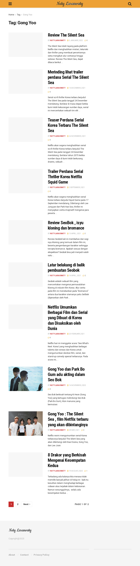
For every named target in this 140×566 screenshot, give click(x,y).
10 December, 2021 (77, 88)
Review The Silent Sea (66, 35)
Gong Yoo (27, 15)
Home (11, 15)
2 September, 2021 (77, 187)
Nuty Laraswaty (57, 40)
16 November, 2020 (77, 385)
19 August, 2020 (76, 471)
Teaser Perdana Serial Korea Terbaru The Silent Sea (68, 125)
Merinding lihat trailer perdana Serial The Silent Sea (68, 77)
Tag (18, 15)
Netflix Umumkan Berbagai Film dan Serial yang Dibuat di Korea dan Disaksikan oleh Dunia (68, 318)
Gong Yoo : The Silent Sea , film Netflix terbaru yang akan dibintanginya (68, 419)
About (12, 555)
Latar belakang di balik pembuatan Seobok (66, 267)
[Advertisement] (117, 34)
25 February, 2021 (77, 334)
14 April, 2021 (75, 276)
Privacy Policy (41, 555)
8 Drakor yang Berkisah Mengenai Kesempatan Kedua (67, 460)
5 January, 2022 (76, 40)
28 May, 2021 (74, 430)
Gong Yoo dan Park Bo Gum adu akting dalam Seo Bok (66, 374)
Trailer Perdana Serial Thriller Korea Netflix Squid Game (65, 177)
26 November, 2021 (77, 136)
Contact (24, 555)
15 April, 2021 (75, 233)
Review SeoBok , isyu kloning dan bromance (66, 225)
